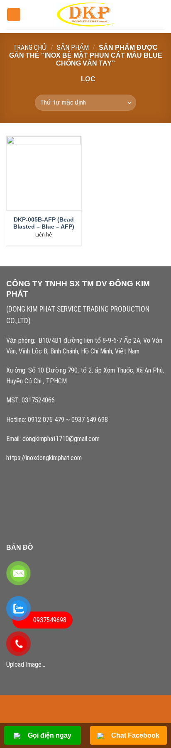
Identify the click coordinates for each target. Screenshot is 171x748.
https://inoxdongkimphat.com (44, 458)
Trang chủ (30, 47)
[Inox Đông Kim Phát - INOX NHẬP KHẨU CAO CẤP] (86, 14)
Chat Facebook (134, 735)
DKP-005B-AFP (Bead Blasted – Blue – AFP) (43, 223)
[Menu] (13, 15)
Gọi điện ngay (48, 735)
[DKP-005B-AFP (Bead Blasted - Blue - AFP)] (44, 173)
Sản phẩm (73, 47)
